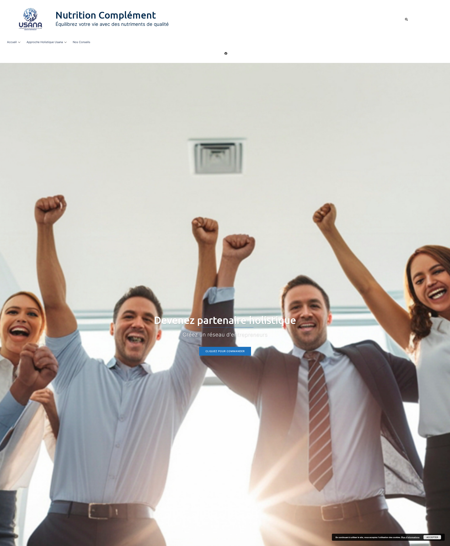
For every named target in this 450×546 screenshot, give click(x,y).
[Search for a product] (406, 19)
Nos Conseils (81, 42)
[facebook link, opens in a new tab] (225, 53)
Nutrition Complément (106, 14)
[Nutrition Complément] (30, 19)
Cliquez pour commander (225, 351)
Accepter (432, 537)
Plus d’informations (410, 537)
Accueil (12, 42)
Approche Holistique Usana (45, 42)
